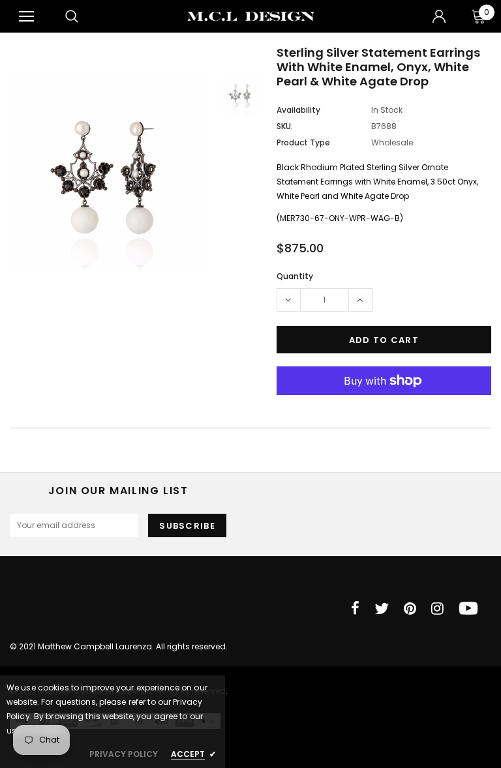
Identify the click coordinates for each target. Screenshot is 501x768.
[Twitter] (381, 608)
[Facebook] (355, 608)
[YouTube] (468, 608)
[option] (109, 171)
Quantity (295, 276)
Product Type (303, 142)
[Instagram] (437, 608)
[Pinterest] (410, 608)
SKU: (285, 126)
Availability (298, 109)
